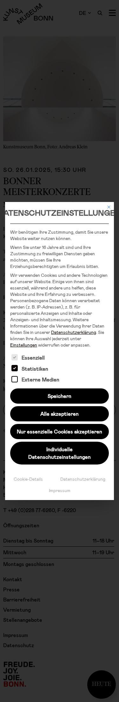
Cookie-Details (28, 479)
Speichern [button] (59, 396)
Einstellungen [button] (23, 345)
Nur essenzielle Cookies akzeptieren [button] (59, 431)
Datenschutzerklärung (73, 332)
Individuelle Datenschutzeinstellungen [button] (59, 453)
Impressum (59, 490)
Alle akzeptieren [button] (59, 414)
